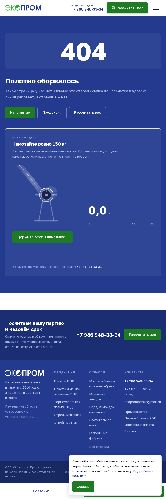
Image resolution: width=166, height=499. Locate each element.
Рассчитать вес (130, 8)
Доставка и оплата (139, 425)
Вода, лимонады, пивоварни (102, 409)
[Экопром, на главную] (23, 8)
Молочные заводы (97, 396)
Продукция (52, 112)
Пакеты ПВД (64, 381)
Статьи (130, 431)
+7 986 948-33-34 (89, 266)
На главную (20, 112)
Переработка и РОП (140, 418)
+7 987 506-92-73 (138, 391)
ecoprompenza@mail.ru (142, 402)
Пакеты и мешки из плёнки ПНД (67, 391)
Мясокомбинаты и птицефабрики (102, 383)
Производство (136, 412)
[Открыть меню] (156, 8)
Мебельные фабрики (98, 435)
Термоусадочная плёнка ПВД (67, 404)
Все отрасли (99, 447)
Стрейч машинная (67, 415)
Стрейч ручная (65, 422)
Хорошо (83, 486)
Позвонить (42, 491)
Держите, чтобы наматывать (42, 237)
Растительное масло (100, 422)
